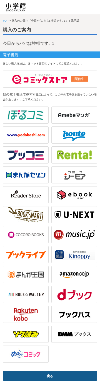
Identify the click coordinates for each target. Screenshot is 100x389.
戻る (50, 376)
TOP (6, 20)
